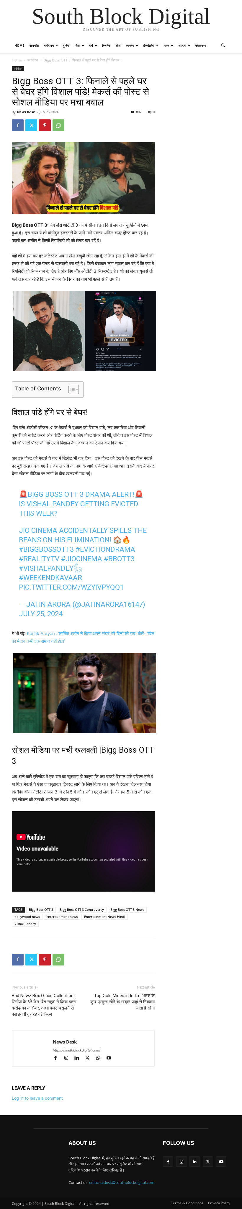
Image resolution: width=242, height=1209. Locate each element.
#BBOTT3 (119, 559)
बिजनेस (106, 45)
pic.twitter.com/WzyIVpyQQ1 (71, 587)
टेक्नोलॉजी (148, 45)
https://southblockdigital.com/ (76, 1050)
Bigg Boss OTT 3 (41, 909)
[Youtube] (111, 1058)
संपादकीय (200, 45)
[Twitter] (31, 125)
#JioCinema (81, 559)
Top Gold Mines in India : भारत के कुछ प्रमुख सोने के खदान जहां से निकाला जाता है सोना (122, 1002)
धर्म (91, 45)
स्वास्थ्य (130, 45)
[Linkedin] (79, 1058)
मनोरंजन (49, 45)
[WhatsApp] (58, 125)
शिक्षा (77, 45)
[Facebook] (18, 125)
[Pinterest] (45, 125)
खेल (118, 45)
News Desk (26, 112)
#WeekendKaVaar (50, 578)
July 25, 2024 (41, 614)
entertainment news (62, 916)
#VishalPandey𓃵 (51, 568)
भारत (166, 45)
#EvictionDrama (105, 549)
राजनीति (34, 45)
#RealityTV (39, 559)
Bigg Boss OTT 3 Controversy (82, 909)
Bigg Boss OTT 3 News (127, 909)
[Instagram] (68, 1058)
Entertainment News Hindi (104, 916)
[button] (223, 45)
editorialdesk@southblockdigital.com (121, 1182)
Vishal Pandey (25, 923)
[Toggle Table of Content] (70, 389)
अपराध (182, 45)
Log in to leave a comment (37, 1098)
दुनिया (66, 45)
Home (19, 45)
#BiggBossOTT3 (46, 549)
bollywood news (27, 916)
